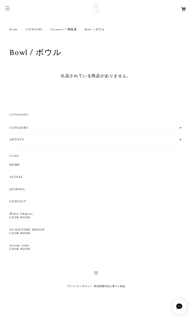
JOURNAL (17, 189)
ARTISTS (17, 139)
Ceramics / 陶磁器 (63, 29)
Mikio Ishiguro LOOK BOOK (21, 215)
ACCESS (16, 177)
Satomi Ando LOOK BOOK (20, 247)
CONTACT (18, 201)
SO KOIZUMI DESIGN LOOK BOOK (27, 231)
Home (14, 29)
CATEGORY (34, 29)
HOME (15, 165)
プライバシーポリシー (80, 286)
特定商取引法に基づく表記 (109, 286)
